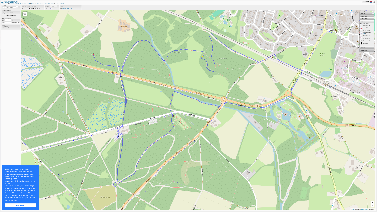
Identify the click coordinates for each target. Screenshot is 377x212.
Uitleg (37, 3)
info (364, 33)
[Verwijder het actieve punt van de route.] (361, 28)
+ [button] (372, 202)
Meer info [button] (14, 200)
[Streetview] (361, 43)
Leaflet (352, 209)
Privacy (41, 3)
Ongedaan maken (367, 25)
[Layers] (25, 14)
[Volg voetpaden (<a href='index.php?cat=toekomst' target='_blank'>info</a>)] (361, 33)
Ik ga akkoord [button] (20, 205)
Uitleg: (46, 8)
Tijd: (23, 8)
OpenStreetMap (364, 209)
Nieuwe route (5, 3)
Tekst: (3, 13)
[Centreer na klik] (361, 41)
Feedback (61, 3)
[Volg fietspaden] (361, 38)
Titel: (3, 12)
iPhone (57, 3)
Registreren (5, 26)
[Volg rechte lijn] (361, 30)
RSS (49, 3)
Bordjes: (47, 6)
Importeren (5, 29)
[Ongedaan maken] (361, 25)
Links (45, 3)
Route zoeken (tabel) (14, 3)
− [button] (372, 205)
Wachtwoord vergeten (8, 27)
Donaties (33, 3)
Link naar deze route (67, 8)
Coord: (61, 6)
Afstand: (24, 6)
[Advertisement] (9, 62)
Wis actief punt (366, 27)
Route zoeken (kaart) (25, 3)
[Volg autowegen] (361, 36)
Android (52, 3)
